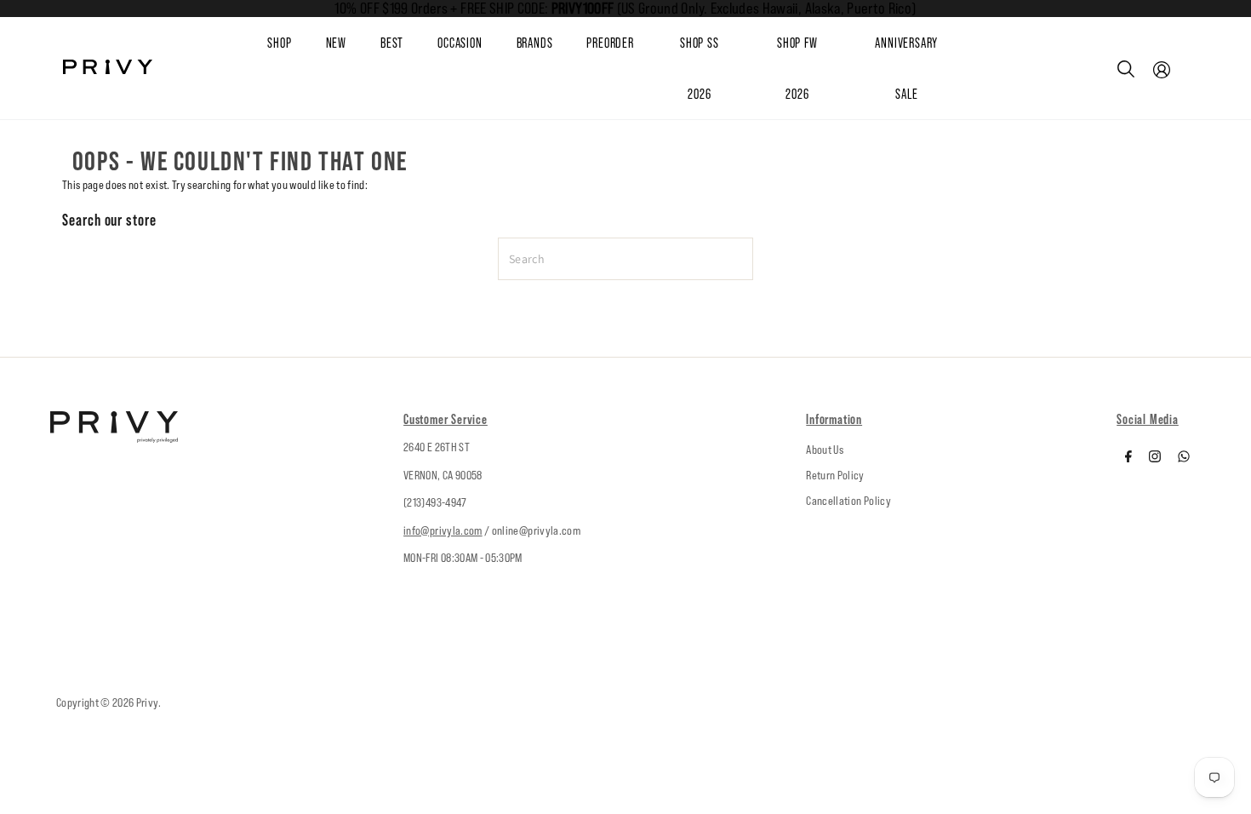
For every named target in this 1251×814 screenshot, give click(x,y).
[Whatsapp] (1184, 458)
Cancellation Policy (848, 500)
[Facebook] (1128, 458)
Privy (147, 702)
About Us (824, 449)
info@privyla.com (443, 530)
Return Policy (835, 475)
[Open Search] (1126, 69)
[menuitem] (353, 43)
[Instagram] (1155, 458)
